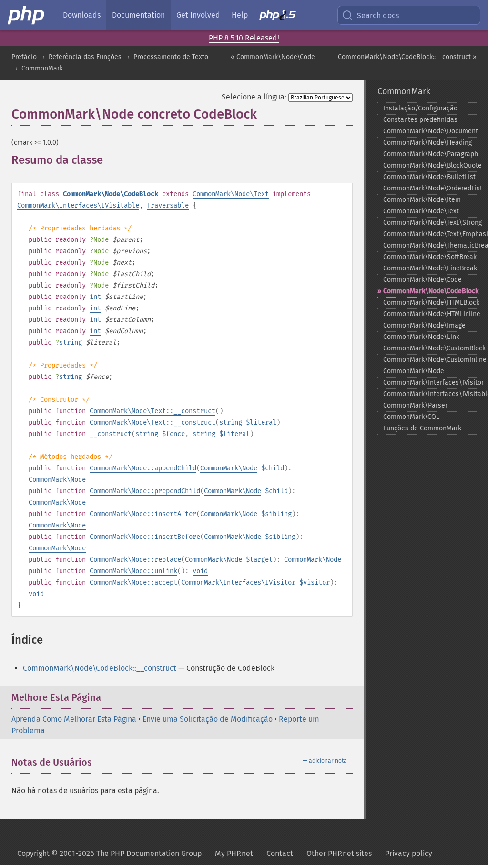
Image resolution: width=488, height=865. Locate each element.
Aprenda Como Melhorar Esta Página (73, 719)
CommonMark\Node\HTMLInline (430, 314)
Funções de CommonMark (422, 428)
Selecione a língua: (254, 96)
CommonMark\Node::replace (135, 560)
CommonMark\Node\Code (422, 280)
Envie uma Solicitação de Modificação (207, 719)
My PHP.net (234, 853)
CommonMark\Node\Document (430, 131)
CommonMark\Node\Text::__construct (152, 411)
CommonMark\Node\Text (231, 194)
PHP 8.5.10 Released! (244, 37)
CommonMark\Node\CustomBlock (430, 348)
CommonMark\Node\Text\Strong (430, 223)
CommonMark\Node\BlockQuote (430, 165)
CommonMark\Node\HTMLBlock (430, 302)
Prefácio (24, 57)
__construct (111, 434)
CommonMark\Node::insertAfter (143, 514)
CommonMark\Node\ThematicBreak (430, 245)
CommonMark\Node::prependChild (145, 491)
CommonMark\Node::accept (133, 582)
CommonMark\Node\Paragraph (430, 154)
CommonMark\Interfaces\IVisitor (238, 582)
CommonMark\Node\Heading (427, 143)
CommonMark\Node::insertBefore (145, 537)
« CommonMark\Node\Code (273, 57)
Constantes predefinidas (420, 120)
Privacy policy (408, 853)
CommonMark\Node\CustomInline (430, 360)
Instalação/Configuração (420, 108)
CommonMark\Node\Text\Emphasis (430, 234)
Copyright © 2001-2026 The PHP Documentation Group (109, 853)
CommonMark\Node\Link (421, 337)
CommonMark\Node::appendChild (143, 468)
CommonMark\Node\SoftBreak (430, 257)
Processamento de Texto (170, 57)
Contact (279, 853)
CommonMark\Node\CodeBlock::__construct (99, 668)
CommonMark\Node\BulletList (429, 177)
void (200, 571)
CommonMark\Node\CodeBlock (430, 291)
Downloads (82, 15)
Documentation (138, 15)
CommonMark (42, 68)
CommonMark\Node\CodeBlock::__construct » (407, 57)
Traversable (168, 205)
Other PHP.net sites (339, 853)
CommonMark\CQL (411, 417)
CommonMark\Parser (415, 405)
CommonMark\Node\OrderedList (430, 188)
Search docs (378, 15)
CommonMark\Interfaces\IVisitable (78, 205)
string (70, 342)
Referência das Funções (85, 57)
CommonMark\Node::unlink (133, 571)
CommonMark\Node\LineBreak (430, 268)
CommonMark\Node (228, 468)
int (95, 297)
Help (240, 15)
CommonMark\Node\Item (422, 200)
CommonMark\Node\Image (424, 325)
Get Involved (198, 15)
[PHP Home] (27, 15)
